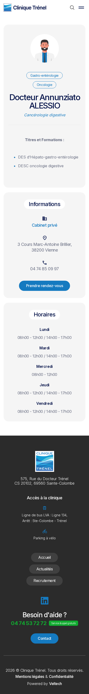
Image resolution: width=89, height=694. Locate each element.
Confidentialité (61, 676)
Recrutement (44, 580)
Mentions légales (29, 676)
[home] (25, 7)
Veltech (55, 683)
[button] (81, 8)
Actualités (44, 569)
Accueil (44, 557)
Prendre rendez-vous (44, 285)
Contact (44, 638)
